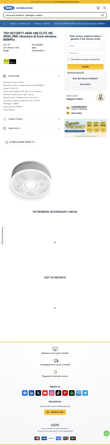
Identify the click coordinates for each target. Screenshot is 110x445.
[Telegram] (85, 393)
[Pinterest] (65, 393)
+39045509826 (79, 106)
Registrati (85, 84)
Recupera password (75, 72)
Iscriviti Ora (57, 412)
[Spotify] (72, 393)
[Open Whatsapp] (106, 433)
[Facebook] (25, 393)
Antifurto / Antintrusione (20, 23)
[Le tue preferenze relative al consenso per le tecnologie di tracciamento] (2, 236)
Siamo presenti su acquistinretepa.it (55, 428)
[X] (38, 393)
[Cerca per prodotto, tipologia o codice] (103, 15)
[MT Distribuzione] (18, 8)
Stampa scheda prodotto (21, 142)
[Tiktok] (58, 393)
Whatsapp (69, 2)
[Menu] (104, 8)
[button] (31, 76)
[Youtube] (45, 393)
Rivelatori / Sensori (42, 23)
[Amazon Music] (78, 393)
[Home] (4, 23)
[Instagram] (51, 393)
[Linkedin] (31, 393)
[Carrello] (98, 7)
